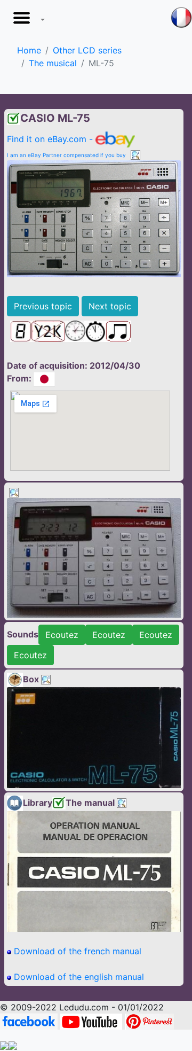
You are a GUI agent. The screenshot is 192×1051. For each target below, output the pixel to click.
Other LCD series (87, 50)
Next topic (110, 306)
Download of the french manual (76, 951)
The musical (53, 63)
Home (29, 50)
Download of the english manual (77, 976)
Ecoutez (61, 634)
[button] (27, 20)
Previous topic (43, 306)
